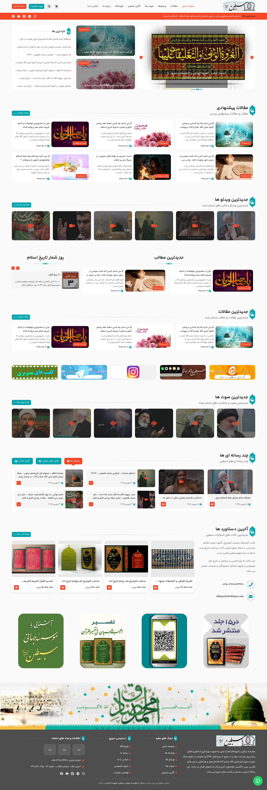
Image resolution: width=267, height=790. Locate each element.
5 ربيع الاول (54, 274)
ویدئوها (162, 6)
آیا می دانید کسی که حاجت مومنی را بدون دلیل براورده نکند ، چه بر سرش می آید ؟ (196, 160)
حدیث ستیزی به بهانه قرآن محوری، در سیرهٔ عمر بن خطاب (114, 158)
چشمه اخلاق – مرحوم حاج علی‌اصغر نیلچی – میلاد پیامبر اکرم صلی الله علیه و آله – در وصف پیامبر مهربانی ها (40, 475)
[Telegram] (29, 16)
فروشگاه (119, 6)
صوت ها (149, 6)
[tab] (73, 461)
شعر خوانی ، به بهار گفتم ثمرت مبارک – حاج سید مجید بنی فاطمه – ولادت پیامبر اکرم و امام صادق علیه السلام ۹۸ (40, 496)
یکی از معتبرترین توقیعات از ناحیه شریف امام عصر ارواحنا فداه (34, 125)
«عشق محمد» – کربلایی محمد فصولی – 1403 (113, 473)
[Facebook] (13, 16)
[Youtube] (18, 16)
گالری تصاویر (134, 6)
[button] (251, 57)
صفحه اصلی (188, 6)
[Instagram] (35, 16)
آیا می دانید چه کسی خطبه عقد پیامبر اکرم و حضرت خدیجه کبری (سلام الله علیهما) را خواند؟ (107, 85)
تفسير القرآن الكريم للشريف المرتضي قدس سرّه (38, 581)
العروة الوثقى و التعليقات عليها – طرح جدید (174, 581)
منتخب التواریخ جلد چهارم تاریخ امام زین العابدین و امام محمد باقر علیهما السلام (80, 581)
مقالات (173, 6)
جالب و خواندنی (79, 143)
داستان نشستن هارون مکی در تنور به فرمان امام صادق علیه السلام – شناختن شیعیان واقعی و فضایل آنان (182, 498)
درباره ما (107, 6)
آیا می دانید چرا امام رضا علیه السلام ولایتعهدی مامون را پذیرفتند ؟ (33, 158)
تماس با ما (92, 6)
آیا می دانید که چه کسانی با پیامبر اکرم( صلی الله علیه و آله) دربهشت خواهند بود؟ (106, 52)
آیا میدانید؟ (84, 29)
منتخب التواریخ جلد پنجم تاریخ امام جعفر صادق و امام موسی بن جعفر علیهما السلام (127, 581)
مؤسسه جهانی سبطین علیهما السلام (121, 783)
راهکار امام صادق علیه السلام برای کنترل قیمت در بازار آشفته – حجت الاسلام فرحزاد (233, 498)
